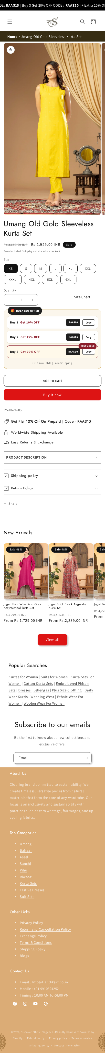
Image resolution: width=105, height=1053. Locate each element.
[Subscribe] (86, 758)
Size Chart (82, 297)
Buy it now (52, 394)
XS (11, 268)
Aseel (24, 857)
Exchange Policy (33, 936)
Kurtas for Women (23, 677)
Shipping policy (39, 1045)
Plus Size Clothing (67, 690)
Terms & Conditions (36, 942)
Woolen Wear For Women (44, 703)
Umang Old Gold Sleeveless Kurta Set (51, 36)
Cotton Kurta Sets (38, 683)
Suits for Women (54, 677)
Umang (26, 843)
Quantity (10, 290)
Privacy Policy (31, 922)
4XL (32, 279)
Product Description (26, 457)
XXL (88, 268)
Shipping (27, 251)
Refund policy (35, 1038)
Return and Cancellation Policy (45, 929)
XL (71, 268)
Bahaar (26, 850)
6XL (68, 279)
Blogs (24, 955)
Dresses (25, 690)
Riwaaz (26, 876)
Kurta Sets (28, 883)
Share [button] (13, 503)
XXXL (13, 279)
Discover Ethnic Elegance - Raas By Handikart (50, 1032)
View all (53, 639)
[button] (9, 21)
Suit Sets (27, 896)
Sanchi (25, 863)
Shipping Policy (33, 949)
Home (12, 36)
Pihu (23, 870)
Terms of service (82, 1038)
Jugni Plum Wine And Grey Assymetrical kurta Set (22, 606)
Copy (89, 322)
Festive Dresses (32, 890)
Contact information (67, 1045)
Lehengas (41, 690)
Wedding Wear (42, 696)
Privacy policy (58, 1038)
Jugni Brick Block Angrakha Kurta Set (67, 606)
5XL (50, 279)
